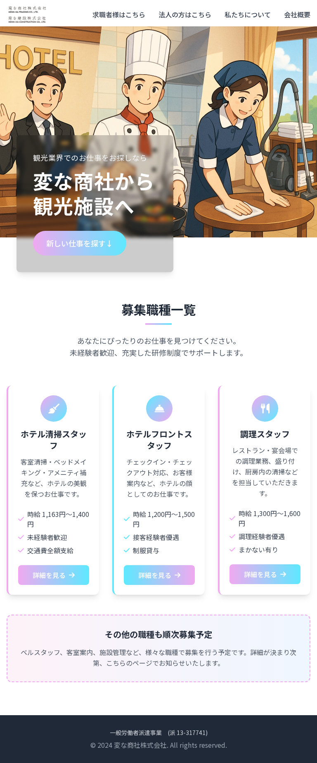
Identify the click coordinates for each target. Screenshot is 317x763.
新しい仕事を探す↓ (79, 243)
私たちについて (248, 14)
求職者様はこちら (118, 14)
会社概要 (297, 14)
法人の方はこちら (184, 14)
